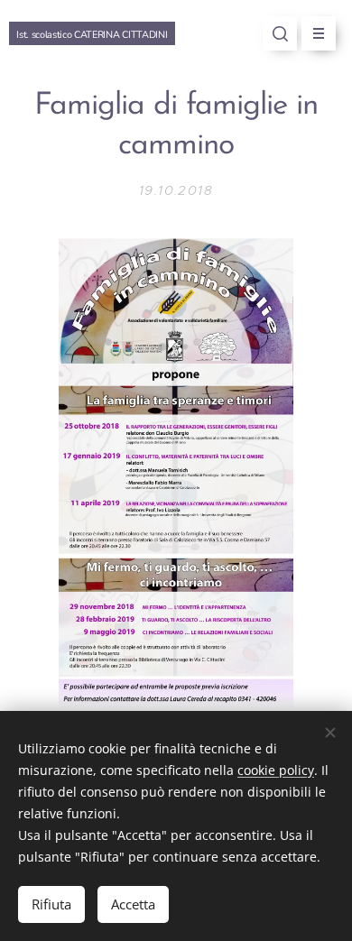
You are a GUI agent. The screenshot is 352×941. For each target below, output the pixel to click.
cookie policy (275, 770)
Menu (318, 33)
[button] (280, 33)
